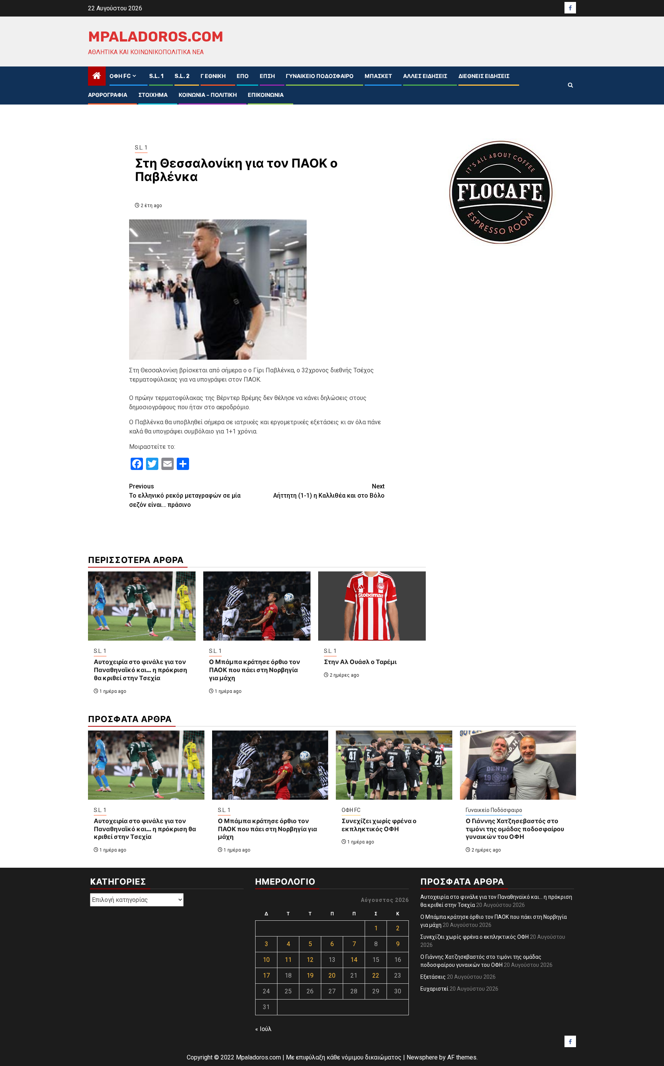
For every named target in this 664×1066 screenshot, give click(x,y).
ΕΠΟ (243, 76)
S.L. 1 (156, 76)
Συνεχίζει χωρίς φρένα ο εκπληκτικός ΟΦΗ (379, 825)
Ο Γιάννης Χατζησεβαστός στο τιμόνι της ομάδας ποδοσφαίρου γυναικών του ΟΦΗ (515, 829)
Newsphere (422, 1057)
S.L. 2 (181, 76)
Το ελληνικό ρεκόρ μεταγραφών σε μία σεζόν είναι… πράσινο (185, 495)
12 (310, 959)
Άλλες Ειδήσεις (425, 76)
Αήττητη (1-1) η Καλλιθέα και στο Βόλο (329, 491)
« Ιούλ (263, 1029)
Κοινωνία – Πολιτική (208, 95)
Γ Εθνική (213, 76)
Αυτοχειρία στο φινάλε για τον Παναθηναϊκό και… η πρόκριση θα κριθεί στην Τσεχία (140, 670)
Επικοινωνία (266, 95)
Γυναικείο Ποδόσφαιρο (320, 76)
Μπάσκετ (378, 76)
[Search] (570, 85)
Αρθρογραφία (107, 95)
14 (353, 959)
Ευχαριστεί (434, 989)
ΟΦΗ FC (120, 76)
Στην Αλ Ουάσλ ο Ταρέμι (360, 662)
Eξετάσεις (433, 977)
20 (332, 975)
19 (310, 975)
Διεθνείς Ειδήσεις (484, 76)
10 (266, 959)
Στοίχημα (153, 95)
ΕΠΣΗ (267, 76)
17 (266, 975)
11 (288, 959)
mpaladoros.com (155, 36)
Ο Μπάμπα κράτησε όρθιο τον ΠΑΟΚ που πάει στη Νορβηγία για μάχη (254, 670)
